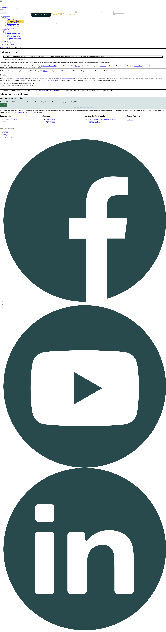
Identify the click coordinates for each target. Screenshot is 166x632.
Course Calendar (50, 119)
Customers (103, 66)
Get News (5, 131)
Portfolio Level (52, 90)
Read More (7, 31)
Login (3, 105)
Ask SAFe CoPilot (8, 44)
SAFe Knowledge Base (6, 47)
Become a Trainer (50, 122)
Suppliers (77, 66)
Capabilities (42, 78)
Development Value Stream (38, 90)
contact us (32, 112)
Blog (4, 30)
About (5, 17)
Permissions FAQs (21, 112)
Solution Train (138, 66)
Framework (3, 12)
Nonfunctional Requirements (65, 78)
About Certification (51, 121)
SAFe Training (7, 41)
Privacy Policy (6, 134)
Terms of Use (6, 132)
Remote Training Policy (8, 137)
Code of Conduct (6, 135)
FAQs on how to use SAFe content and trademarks (102, 119)
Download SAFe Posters (10, 119)
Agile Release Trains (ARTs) (49, 66)
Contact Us (130, 120)
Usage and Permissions (94, 122)
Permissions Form (93, 121)
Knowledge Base (8, 43)
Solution (45, 71)
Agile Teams (18, 78)
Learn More (89, 107)
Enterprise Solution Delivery (46, 80)
